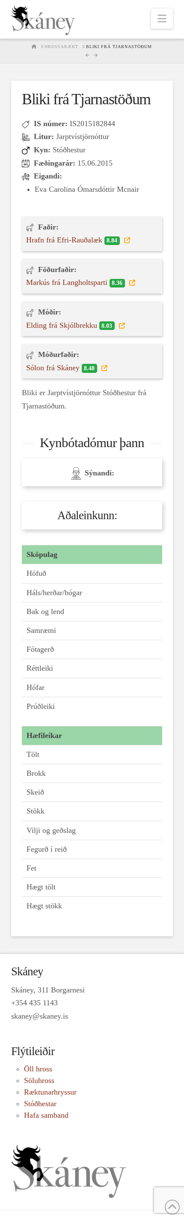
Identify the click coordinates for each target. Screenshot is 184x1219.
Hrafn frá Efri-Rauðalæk (71, 240)
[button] (162, 19)
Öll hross (38, 1069)
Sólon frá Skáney (60, 367)
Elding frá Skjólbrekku (69, 325)
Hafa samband (46, 1115)
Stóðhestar (40, 1103)
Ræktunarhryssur (50, 1092)
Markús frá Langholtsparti (74, 282)
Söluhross (39, 1080)
